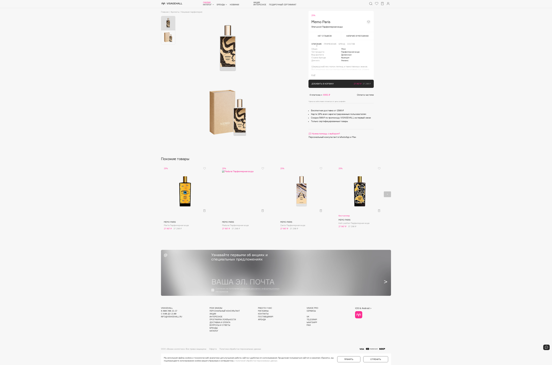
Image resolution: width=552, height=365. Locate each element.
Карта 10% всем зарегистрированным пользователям (338, 114)
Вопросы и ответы (220, 325)
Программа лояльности (223, 319)
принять (348, 359)
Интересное (259, 5)
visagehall (167, 308)
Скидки (207, 2)
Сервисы (311, 311)
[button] (164, 194)
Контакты (263, 314)
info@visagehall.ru (171, 317)
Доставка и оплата (220, 322)
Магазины (263, 311)
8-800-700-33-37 (169, 311)
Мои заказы (216, 308)
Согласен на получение (247, 290)
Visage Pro (312, 308)
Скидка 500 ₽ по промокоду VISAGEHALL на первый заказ (341, 117)
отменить (375, 359)
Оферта (213, 349)
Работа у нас (265, 308)
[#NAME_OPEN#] (546, 347)
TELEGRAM (312, 319)
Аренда (262, 319)
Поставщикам (265, 317)
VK (308, 317)
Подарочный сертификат (282, 5)
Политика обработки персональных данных (240, 349)
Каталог (214, 331)
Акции (256, 2)
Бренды (214, 328)
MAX (309, 325)
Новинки (234, 5)
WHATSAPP (312, 322)
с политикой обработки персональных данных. (256, 361)
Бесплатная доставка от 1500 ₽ (327, 110)
